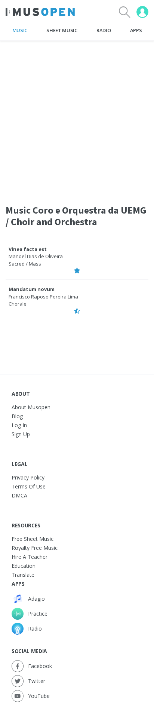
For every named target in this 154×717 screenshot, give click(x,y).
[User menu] (142, 12)
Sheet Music (61, 30)
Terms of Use (29, 486)
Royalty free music (35, 547)
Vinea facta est (28, 249)
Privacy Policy (28, 477)
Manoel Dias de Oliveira (36, 256)
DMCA (19, 495)
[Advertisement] (77, 118)
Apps (136, 30)
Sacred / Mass (25, 263)
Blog (17, 416)
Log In (19, 425)
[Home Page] (40, 12)
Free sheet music (32, 538)
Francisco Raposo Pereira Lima (43, 296)
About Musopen (31, 407)
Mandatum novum (32, 289)
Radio (103, 30)
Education (24, 565)
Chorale (18, 303)
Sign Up (21, 434)
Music (19, 30)
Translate (23, 574)
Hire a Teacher (29, 556)
